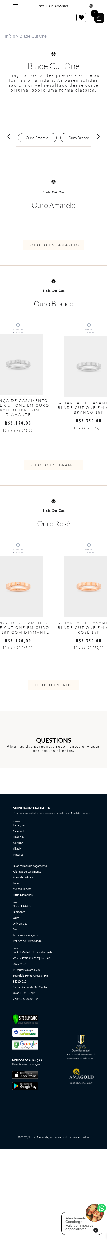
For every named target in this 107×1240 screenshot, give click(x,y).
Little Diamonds (23, 894)
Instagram (19, 825)
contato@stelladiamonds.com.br (33, 952)
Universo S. (20, 923)
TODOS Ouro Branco (53, 465)
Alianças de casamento (27, 871)
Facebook (19, 831)
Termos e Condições (25, 935)
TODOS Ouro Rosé (53, 685)
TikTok (17, 848)
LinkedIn (18, 837)
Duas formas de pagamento (30, 866)
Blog (15, 929)
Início (10, 36)
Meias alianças (22, 889)
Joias (16, 883)
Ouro (16, 917)
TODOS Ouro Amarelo (53, 245)
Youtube (18, 843)
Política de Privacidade (27, 940)
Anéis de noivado (23, 877)
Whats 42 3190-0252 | (26, 958)
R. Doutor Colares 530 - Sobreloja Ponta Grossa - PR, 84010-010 (30, 975)
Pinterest (18, 854)
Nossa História (22, 906)
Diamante (19, 912)
